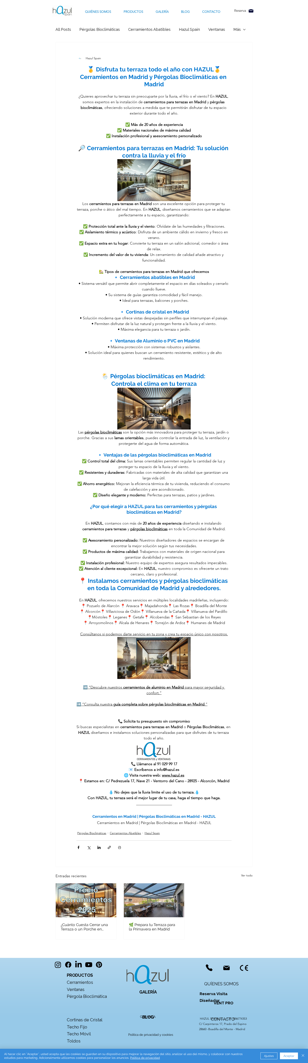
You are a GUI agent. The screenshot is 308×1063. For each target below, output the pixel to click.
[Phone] (209, 968)
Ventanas (216, 29)
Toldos (74, 1041)
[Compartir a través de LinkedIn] (99, 847)
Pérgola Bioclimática (87, 996)
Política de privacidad (145, 1057)
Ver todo (246, 875)
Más (237, 29)
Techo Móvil (79, 1033)
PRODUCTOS (80, 975)
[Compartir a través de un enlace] (109, 847)
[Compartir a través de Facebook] (78, 847)
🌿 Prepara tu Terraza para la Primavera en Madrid (152, 926)
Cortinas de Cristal (84, 1019)
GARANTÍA (147, 1017)
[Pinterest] (99, 965)
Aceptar (288, 1056)
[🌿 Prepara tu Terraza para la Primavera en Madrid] (154, 900)
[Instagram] (58, 965)
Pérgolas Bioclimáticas (99, 29)
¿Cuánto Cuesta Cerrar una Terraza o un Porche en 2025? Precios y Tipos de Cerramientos (84, 926)
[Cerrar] (302, 1056)
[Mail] (251, 10)
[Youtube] (89, 965)
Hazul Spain (189, 29)
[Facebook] (68, 965)
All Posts (63, 29)
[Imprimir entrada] (120, 847)
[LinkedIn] (78, 965)
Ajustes (269, 1056)
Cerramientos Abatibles (149, 29)
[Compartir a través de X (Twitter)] (89, 847)
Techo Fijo (77, 1026)
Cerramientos (80, 982)
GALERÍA (148, 992)
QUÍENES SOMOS (221, 983)
